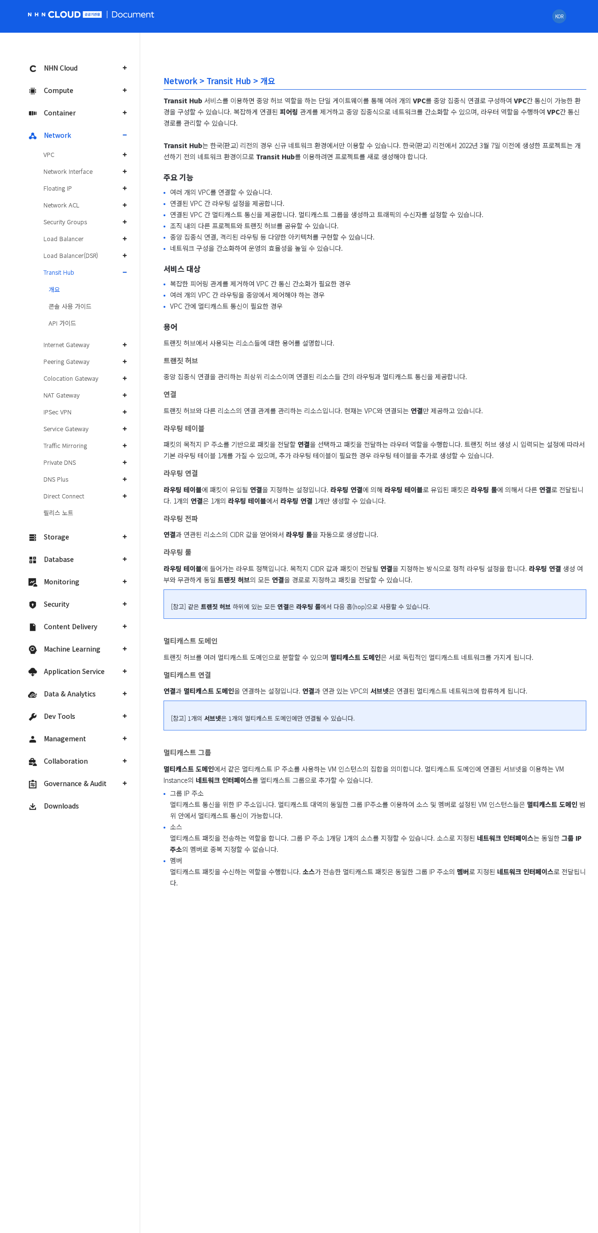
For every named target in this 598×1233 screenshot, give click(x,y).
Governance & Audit (75, 783)
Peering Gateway (66, 361)
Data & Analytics (70, 693)
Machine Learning (72, 648)
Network (57, 135)
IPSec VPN (57, 411)
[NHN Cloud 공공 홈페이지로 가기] (66, 13)
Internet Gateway (66, 344)
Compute (58, 90)
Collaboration (66, 760)
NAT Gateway (61, 394)
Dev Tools (59, 716)
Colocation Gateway (70, 378)
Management (65, 738)
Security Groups (65, 221)
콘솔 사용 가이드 (70, 306)
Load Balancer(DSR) (70, 255)
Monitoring (61, 581)
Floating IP (57, 188)
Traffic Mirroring (65, 445)
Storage (56, 536)
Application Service (74, 671)
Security (56, 604)
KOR (559, 16)
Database (59, 559)
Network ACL (61, 204)
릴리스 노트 (58, 512)
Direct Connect (63, 495)
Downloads (61, 805)
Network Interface (68, 171)
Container (60, 112)
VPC (48, 154)
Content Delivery (70, 626)
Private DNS (59, 462)
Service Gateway (65, 428)
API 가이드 (62, 323)
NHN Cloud (61, 67)
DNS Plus (55, 479)
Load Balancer (63, 238)
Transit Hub (58, 272)
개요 (54, 289)
